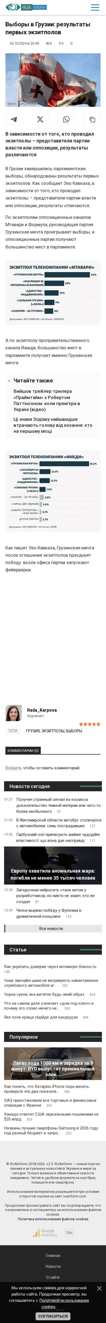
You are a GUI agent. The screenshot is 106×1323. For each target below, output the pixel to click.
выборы (74, 731)
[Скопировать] (92, 119)
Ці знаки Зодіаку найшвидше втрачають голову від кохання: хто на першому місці (53, 425)
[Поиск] (71, 7)
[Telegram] (13, 119)
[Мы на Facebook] (28, 1152)
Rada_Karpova (42, 710)
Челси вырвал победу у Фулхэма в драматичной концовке (48, 913)
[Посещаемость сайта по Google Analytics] (45, 1233)
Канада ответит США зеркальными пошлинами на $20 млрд (51, 1117)
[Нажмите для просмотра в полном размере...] (53, 293)
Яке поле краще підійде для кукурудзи (46, 1017)
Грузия (33, 731)
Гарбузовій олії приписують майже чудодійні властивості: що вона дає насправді (58, 837)
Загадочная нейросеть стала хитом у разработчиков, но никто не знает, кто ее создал (55, 896)
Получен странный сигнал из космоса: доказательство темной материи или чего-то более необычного (58, 805)
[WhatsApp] (66, 119)
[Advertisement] (53, 641)
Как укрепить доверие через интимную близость (50, 969)
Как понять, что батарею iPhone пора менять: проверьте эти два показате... (47, 1089)
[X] (40, 119)
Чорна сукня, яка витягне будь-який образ (49, 994)
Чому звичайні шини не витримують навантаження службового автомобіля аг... (51, 983)
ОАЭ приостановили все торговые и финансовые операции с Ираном (50, 1103)
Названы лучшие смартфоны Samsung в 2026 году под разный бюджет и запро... (51, 1130)
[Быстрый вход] (83, 7)
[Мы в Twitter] (77, 1152)
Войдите (13, 767)
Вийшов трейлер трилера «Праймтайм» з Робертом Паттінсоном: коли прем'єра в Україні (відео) (47, 400)
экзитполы (52, 731)
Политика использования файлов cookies (53, 1219)
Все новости (51, 928)
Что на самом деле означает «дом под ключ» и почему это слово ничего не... (48, 1006)
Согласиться (53, 1316)
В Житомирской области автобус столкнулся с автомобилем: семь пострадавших (58, 823)
